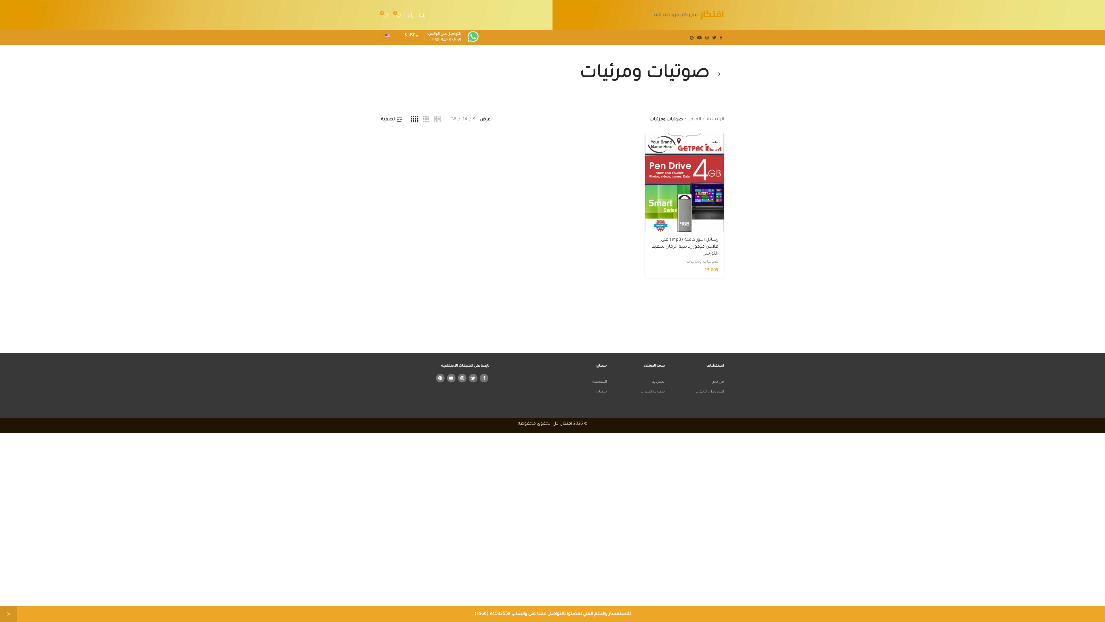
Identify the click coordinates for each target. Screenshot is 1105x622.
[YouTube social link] (700, 37)
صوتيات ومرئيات (702, 262)
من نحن (717, 382)
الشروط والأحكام (710, 392)
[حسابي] (410, 15)
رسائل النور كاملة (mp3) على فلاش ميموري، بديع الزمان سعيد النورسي (685, 247)
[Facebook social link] (721, 37)
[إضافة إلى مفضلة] (649, 168)
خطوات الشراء (653, 392)
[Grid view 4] (414, 120)
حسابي (601, 392)
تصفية (388, 119)
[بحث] (422, 15)
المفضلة (599, 382)
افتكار (566, 424)
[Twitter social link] (714, 37)
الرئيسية (715, 119)
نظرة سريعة (649, 155)
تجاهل (8, 614)
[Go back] (717, 74)
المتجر (694, 119)
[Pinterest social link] (692, 37)
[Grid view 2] (437, 120)
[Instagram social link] (707, 37)
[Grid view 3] (426, 120)
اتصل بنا (658, 382)
